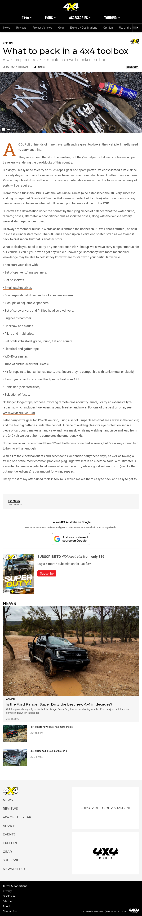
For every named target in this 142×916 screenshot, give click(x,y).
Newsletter (14, 869)
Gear (61, 27)
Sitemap (8, 901)
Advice (9, 826)
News (6, 27)
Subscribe (12, 860)
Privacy (7, 891)
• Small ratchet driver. (17, 287)
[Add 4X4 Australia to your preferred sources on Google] (71, 538)
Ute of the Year (128, 27)
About (6, 906)
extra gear (25, 420)
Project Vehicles (42, 27)
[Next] (137, 28)
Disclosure (9, 896)
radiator (8, 216)
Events (9, 834)
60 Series (55, 234)
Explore (10, 843)
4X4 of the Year (17, 817)
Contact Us (9, 911)
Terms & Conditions (15, 886)
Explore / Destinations (83, 27)
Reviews (21, 27)
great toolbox (89, 144)
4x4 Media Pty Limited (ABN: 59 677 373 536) (104, 911)
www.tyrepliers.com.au (19, 412)
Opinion (108, 27)
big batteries (28, 425)
